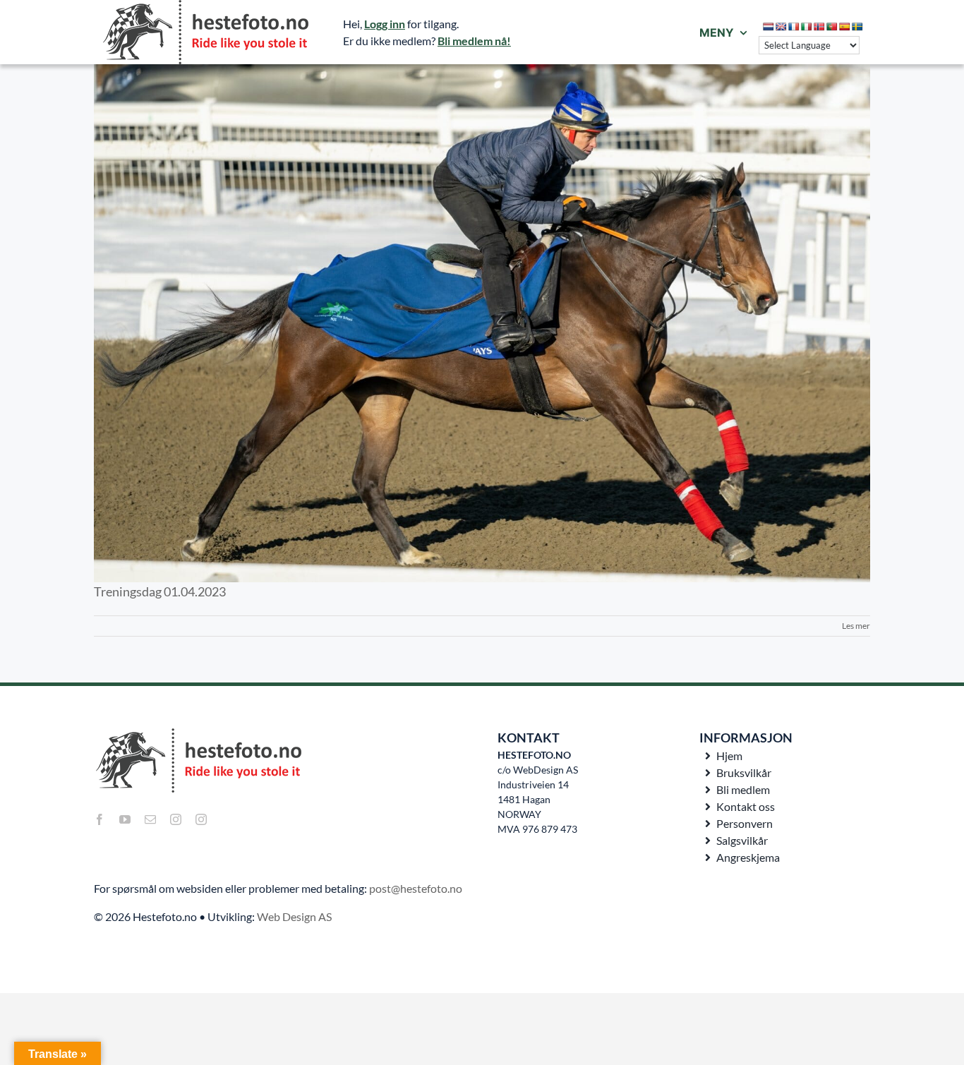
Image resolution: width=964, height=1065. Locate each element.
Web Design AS (294, 916)
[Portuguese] (832, 27)
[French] (794, 27)
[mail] (150, 819)
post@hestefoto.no (415, 888)
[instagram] (175, 819)
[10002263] (482, 323)
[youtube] (125, 819)
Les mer (856, 625)
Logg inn (384, 23)
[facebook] (99, 819)
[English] (781, 27)
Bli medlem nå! (474, 40)
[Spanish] (844, 27)
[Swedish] (857, 27)
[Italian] (806, 27)
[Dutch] (768, 27)
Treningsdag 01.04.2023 (160, 591)
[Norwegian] (819, 27)
